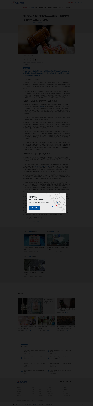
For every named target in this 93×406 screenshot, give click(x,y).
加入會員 (34, 208)
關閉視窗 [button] (44, 207)
